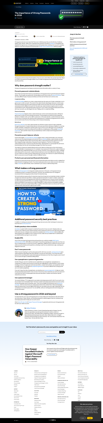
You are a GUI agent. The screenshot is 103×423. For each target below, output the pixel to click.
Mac (78, 391)
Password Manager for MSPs (39, 381)
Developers (36, 414)
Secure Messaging (61, 389)
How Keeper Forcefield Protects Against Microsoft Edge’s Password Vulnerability (34, 354)
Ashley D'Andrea (31, 308)
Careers (15, 386)
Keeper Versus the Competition (40, 403)
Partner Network (81, 385)
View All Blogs (18, 7)
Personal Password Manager (39, 386)
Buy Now (86, 3)
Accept (89, 418)
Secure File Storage (61, 385)
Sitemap (35, 410)
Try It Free (81, 3)
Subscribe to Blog (19, 27)
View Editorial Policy (51, 336)
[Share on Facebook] (85, 27)
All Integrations (16, 410)
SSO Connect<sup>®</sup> (19, 405)
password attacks (56, 95)
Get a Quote (74, 3)
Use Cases (36, 392)
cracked (20, 163)
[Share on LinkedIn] (84, 27)
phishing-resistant (49, 232)
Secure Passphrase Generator (83, 377)
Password (19, 18)
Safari (79, 400)
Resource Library (37, 405)
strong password (24, 171)
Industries (36, 394)
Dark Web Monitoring (62, 384)
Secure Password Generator (83, 376)
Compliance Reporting (62, 390)
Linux (79, 395)
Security (15, 374)
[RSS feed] (55, 419)
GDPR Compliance (17, 379)
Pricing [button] (36, 3)
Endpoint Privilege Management (40, 377)
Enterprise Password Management (40, 372)
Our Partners (80, 384)
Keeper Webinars (37, 412)
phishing (45, 139)
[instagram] (52, 419)
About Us (15, 372)
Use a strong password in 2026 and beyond (78, 48)
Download (41, 3)
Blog (72, 0)
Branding (15, 384)
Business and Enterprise (62, 372)
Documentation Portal (18, 396)
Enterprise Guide (37, 400)
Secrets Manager (61, 382)
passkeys (52, 43)
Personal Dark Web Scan (82, 372)
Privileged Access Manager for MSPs (41, 383)
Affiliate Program (81, 387)
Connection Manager (61, 392)
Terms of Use (16, 397)
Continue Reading (52, 354)
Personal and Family (61, 374)
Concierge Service (61, 402)
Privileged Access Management (40, 376)
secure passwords (26, 223)
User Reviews (16, 381)
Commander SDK (17, 403)
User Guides (36, 402)
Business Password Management (40, 374)
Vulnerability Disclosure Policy (19, 377)
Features (36, 396)
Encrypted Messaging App (83, 379)
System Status (16, 394)
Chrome (79, 396)
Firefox (79, 398)
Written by (32, 361)
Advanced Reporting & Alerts (63, 387)
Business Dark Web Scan (82, 374)
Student (59, 376)
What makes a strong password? (78, 42)
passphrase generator (37, 266)
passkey (18, 229)
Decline (82, 418)
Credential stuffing (19, 101)
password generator (50, 270)
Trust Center (16, 376)
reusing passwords (56, 252)
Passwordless (16, 409)
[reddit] (53, 419)
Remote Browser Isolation (39, 379)
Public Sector (36, 384)
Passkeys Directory (37, 407)
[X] (49, 419)
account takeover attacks (31, 137)
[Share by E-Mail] (87, 27)
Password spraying (19, 113)
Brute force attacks (19, 124)
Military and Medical (61, 377)
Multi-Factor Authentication (47, 46)
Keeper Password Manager (35, 302)
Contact (15, 392)
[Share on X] (82, 27)
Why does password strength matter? (77, 38)
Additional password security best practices (78, 45)
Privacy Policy (16, 399)
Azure (15, 407)
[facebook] (50, 419)
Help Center (16, 390)
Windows (79, 393)
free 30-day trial (22, 302)
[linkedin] (47, 419)
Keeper (17, 3)
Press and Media (17, 383)
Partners (76, 0)
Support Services (61, 394)
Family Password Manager (39, 388)
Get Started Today (79, 74)
